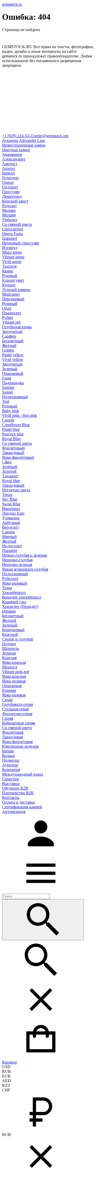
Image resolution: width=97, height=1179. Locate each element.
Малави (9, 210)
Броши (8, 751)
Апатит (8, 168)
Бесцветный (13, 341)
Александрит (13, 159)
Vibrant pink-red (15, 671)
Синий (8, 420)
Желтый (9, 345)
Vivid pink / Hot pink (19, 415)
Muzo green (12, 252)
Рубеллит (10, 578)
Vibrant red (11, 322)
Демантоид (12, 196)
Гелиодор (10, 178)
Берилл (8, 173)
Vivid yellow (12, 359)
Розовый (9, 275)
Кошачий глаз (14, 602)
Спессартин (12, 229)
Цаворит (9, 238)
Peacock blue (13, 434)
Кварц (7, 271)
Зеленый (9, 369)
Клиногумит (13, 280)
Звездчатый (12, 331)
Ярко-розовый (14, 583)
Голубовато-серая (17, 704)
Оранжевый (12, 373)
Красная (9, 658)
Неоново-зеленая (17, 564)
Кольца (8, 755)
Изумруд (9, 247)
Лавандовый (13, 452)
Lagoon (8, 532)
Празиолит (11, 313)
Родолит (9, 205)
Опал (6, 308)
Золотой (9, 471)
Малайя (9, 215)
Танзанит (10, 476)
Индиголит (12, 546)
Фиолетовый (13, 448)
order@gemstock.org (51, 136)
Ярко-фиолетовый (18, 457)
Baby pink (10, 411)
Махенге (9, 667)
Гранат (8, 182)
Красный (10, 634)
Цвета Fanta (12, 233)
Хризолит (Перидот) (20, 606)
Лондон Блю (13, 513)
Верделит (10, 527)
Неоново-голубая (17, 560)
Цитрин (9, 644)
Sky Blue (9, 499)
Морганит (11, 294)
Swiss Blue (11, 504)
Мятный (9, 536)
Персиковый (13, 299)
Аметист (9, 164)
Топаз (7, 494)
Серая (7, 699)
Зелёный (9, 466)
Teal (5, 401)
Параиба (9, 550)
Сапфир (9, 336)
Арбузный (11, 522)
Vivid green (11, 261)
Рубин (7, 317)
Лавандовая (12, 737)
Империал (11, 508)
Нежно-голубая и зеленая (24, 555)
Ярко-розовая (14, 681)
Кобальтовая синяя (18, 723)
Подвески (10, 760)
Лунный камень (16, 289)
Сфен (7, 462)
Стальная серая (15, 709)
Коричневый (13, 630)
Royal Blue (11, 438)
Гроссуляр (11, 192)
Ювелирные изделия (20, 746)
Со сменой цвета (17, 224)
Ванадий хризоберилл (21, 597)
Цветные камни (16, 150)
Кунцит (9, 285)
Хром (7, 588)
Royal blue (11, 480)
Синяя (7, 718)
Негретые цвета (16, 490)
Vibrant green (13, 257)
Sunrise (8, 387)
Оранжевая (12, 685)
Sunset (7, 392)
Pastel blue (11, 429)
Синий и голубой (17, 639)
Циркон (9, 611)
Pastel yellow (13, 355)
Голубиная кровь (17, 327)
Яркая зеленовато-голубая (25, 569)
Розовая (9, 690)
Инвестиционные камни (24, 145)
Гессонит (10, 187)
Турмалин (11, 518)
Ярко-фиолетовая (17, 741)
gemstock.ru (12, 4)
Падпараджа (13, 383)
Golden (8, 350)
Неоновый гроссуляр (20, 243)
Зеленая (9, 653)
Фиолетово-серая (17, 713)
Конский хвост (15, 201)
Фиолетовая (12, 732)
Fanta (6, 378)
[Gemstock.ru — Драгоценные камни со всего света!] (48, 131)
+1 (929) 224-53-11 (18, 136)
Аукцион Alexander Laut (23, 140)
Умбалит (9, 219)
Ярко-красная (14, 662)
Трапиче (9, 266)
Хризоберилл (14, 592)
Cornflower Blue (16, 425)
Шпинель (10, 648)
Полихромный (15, 397)
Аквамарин (12, 154)
